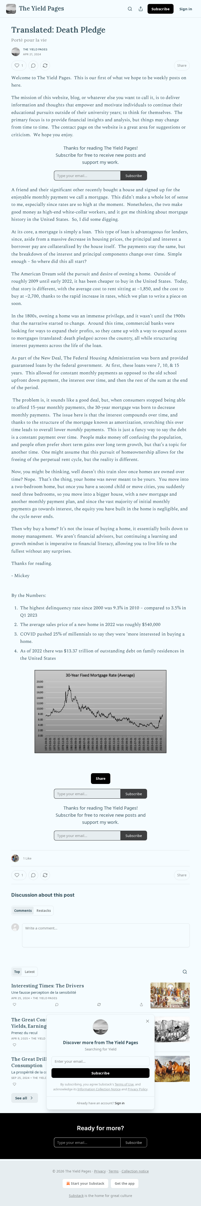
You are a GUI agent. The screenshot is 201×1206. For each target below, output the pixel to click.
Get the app (125, 1183)
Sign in (185, 8)
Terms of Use (124, 1084)
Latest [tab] (30, 972)
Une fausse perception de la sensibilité (43, 992)
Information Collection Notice (99, 1089)
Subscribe (160, 8)
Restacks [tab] (44, 910)
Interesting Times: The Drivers (47, 986)
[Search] (130, 9)
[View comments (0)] (33, 65)
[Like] (14, 1004)
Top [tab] (17, 972)
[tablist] (32, 911)
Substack (76, 1195)
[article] (100, 996)
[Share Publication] (141, 9)
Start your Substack (87, 1183)
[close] (147, 1021)
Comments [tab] (23, 910)
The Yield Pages (35, 49)
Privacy (100, 1171)
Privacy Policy (137, 1089)
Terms (114, 1171)
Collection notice (135, 1171)
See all (21, 1097)
